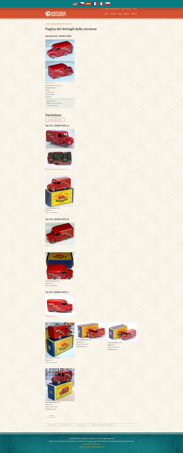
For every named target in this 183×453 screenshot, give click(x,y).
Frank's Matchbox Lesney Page (56, 169)
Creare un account (126, 9)
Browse (126, 14)
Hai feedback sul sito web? (91, 444)
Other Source (64, 169)
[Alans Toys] (60, 50)
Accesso (134, 9)
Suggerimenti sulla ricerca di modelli (102, 425)
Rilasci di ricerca (81, 425)
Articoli (113, 14)
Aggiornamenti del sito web (112, 9)
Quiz (106, 14)
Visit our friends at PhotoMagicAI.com (91, 447)
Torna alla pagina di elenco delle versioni (58, 24)
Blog (120, 14)
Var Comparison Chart (55, 120)
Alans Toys (52, 82)
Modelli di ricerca (66, 425)
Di (102, 9)
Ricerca (134, 14)
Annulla (51, 416)
